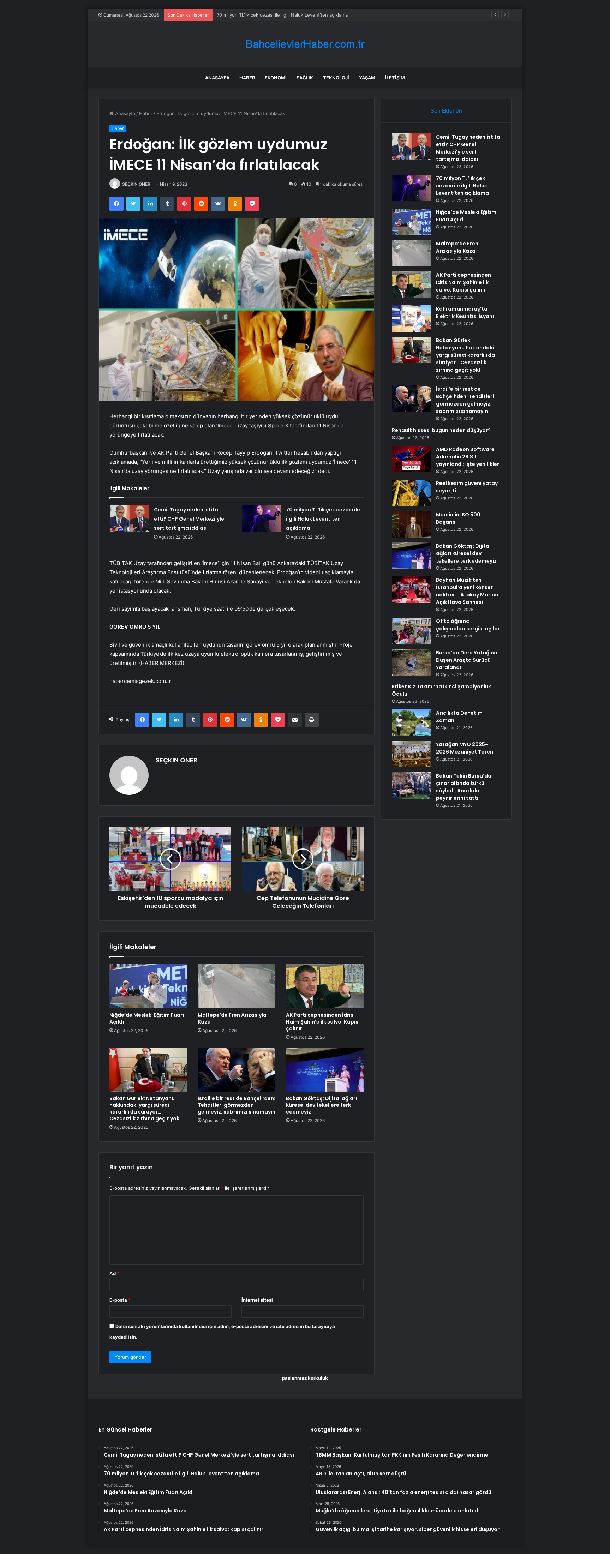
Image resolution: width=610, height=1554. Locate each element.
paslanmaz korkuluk (305, 1378)
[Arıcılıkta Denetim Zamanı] (411, 722)
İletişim (395, 77)
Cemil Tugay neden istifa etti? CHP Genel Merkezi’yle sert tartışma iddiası (189, 519)
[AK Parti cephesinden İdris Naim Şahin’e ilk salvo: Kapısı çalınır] (325, 986)
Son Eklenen (446, 110)
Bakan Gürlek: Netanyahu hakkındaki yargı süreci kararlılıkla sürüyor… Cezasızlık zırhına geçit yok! (145, 1108)
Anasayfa (217, 77)
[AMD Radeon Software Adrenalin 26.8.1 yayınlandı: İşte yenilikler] (411, 459)
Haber (247, 77)
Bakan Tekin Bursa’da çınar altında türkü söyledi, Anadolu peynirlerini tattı (463, 787)
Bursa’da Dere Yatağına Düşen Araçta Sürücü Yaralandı (466, 660)
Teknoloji (336, 77)
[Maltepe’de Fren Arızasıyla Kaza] (236, 986)
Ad (114, 1273)
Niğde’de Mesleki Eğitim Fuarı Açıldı (255, 15)
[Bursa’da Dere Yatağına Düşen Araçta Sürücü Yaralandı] (411, 662)
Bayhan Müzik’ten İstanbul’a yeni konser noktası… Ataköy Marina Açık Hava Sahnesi (467, 591)
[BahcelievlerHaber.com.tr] (305, 44)
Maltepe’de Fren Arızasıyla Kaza (232, 1018)
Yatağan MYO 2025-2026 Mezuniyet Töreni (465, 748)
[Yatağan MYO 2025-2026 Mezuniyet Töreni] (411, 754)
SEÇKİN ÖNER (136, 184)
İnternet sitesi (257, 1300)
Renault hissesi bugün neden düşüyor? (441, 430)
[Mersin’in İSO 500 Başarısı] (411, 524)
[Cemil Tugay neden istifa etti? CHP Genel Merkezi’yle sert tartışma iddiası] (129, 518)
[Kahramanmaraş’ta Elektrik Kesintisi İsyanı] (411, 318)
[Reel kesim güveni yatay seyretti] (411, 493)
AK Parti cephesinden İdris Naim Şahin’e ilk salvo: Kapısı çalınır (323, 1022)
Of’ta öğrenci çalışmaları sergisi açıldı (467, 625)
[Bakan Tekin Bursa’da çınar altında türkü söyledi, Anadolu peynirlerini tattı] (411, 785)
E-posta (120, 1300)
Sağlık (305, 77)
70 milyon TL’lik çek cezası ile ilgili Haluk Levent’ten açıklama (323, 519)
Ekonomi (276, 77)
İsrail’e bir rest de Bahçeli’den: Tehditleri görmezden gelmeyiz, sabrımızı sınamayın (236, 1105)
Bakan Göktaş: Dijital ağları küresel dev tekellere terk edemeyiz (321, 1105)
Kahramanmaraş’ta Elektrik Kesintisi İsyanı (465, 312)
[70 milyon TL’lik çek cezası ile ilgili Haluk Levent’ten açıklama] (261, 518)
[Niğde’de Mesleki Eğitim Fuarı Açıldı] (148, 986)
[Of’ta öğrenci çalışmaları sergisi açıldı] (411, 631)
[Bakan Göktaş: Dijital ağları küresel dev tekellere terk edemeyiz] (325, 1070)
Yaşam (367, 77)
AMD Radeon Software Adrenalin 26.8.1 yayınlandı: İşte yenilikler (467, 457)
